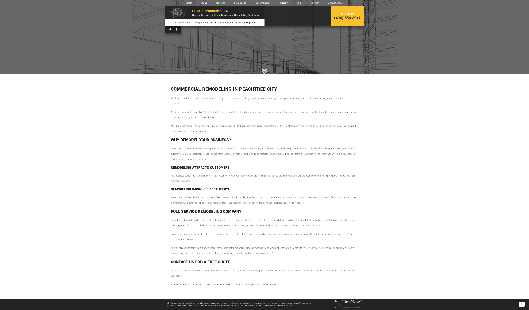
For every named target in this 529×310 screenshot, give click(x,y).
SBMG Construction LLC (210, 11)
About (204, 3)
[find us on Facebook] (170, 29)
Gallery (284, 3)
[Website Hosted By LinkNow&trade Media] (348, 303)
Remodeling (240, 3)
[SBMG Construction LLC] (177, 12)
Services (220, 3)
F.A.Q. (299, 3)
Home (189, 3)
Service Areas (335, 3)
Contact (314, 3)
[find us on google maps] (176, 29)
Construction (262, 3)
